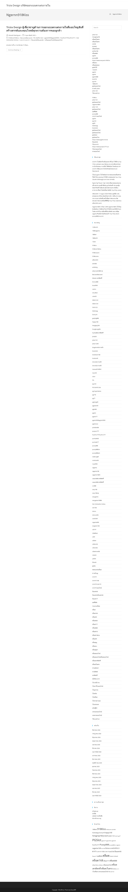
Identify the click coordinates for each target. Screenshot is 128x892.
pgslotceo (95, 424)
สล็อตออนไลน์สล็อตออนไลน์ (53, 40)
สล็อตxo (94, 63)
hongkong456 (96, 329)
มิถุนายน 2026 (96, 737)
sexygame (95, 497)
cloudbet (95, 293)
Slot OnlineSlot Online (98, 504)
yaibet (94, 559)
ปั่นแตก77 (95, 599)
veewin (94, 555)
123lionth (95, 227)
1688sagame (96, 231)
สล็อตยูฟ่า (95, 650)
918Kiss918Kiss (14, 38)
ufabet (94, 540)
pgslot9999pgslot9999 (51, 38)
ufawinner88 (96, 551)
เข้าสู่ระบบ (95, 811)
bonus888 (95, 282)
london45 (95, 358)
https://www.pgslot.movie (100, 140)
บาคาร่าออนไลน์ (97, 116)
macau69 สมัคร (96, 369)
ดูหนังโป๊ (94, 67)
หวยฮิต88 (95, 672)
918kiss (94, 97)
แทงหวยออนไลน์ (97, 715)
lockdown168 (96, 355)
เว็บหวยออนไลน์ (97, 149)
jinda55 (94, 336)
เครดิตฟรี (95, 675)
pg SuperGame (96, 391)
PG (93, 380)
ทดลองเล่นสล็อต (97, 570)
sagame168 (95, 471)
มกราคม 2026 (96, 755)
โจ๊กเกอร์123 (95, 93)
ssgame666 (95, 522)
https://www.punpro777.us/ (100, 147)
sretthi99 (95, 518)
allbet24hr (95, 260)
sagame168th (96, 104)
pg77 (93, 398)
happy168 (95, 322)
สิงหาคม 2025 (96, 774)
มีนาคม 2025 (96, 792)
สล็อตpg (94, 642)
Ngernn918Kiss (117, 14)
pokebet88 (95, 427)
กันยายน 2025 (96, 770)
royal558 (94, 464)
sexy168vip (95, 493)
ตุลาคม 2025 (96, 766)
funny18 (94, 314)
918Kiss (101, 829)
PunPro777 (96, 845)
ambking (95, 267)
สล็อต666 (95, 620)
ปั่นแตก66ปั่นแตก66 (37, 40)
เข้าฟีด (94, 814)
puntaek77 (95, 442)
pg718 (94, 395)
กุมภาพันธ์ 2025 (96, 795)
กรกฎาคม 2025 (96, 777)
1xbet (94, 242)
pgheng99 (95, 402)
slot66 (94, 44)
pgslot (94, 56)
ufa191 (94, 529)
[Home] (110, 14)
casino (94, 289)
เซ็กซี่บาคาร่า (96, 679)
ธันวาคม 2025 (96, 759)
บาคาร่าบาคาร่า (25, 40)
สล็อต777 (95, 624)
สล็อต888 (95, 53)
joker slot (95, 91)
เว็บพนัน (94, 693)
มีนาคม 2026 (96, 748)
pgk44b (94, 409)
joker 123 (95, 107)
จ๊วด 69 (94, 562)
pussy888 (95, 58)
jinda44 (94, 46)
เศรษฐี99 (94, 708)
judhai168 (95, 51)
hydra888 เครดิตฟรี (97, 333)
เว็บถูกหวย (95, 690)
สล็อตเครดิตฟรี (96, 661)
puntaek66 (95, 438)
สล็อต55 (94, 617)
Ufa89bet (95, 533)
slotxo (94, 511)
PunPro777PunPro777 (67, 38)
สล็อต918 (95, 631)
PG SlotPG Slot (38, 38)
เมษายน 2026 (96, 745)
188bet (94, 234)
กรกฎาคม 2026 (96, 734)
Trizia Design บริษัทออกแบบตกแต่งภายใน (28, 5)
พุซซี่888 (94, 111)
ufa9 (93, 537)
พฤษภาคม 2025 (96, 785)
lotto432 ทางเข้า (97, 362)
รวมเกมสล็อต (96, 606)
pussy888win (96, 453)
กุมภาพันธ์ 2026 (96, 752)
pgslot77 (94, 416)
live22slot (95, 128)
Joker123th (95, 344)
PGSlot (96, 840)
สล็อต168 (95, 613)
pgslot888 (95, 77)
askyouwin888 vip (97, 271)
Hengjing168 (96, 37)
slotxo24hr (95, 515)
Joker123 (111, 836)
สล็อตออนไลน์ (96, 653)
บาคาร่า (94, 577)
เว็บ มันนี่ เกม (96, 682)
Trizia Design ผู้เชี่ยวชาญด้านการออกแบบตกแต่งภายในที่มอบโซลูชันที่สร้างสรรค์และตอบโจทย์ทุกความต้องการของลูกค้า (44, 29)
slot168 (94, 508)
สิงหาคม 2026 (96, 730)
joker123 (94, 35)
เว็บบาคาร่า (95, 144)
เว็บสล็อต (94, 697)
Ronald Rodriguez (15, 35)
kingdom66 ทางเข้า (98, 347)
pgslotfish (108, 840)
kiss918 (94, 79)
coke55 (94, 296)
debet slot (95, 300)
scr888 (94, 486)
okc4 (93, 376)
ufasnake (95, 548)
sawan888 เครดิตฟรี (98, 478)
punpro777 (95, 431)
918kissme (95, 256)
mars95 (94, 373)
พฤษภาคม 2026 (96, 741)
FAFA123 (94, 307)
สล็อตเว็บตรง (96, 39)
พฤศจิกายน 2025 (97, 763)
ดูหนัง (94, 566)
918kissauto (95, 253)
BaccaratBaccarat (26, 38)
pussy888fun (96, 449)
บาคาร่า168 (95, 580)
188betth (95, 84)
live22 (116, 836)
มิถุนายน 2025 (96, 781)
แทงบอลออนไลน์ (97, 712)
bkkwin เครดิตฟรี (97, 278)
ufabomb (95, 544)
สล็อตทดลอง (95, 65)
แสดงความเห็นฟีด (97, 816)
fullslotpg (95, 126)
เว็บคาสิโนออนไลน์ (97, 686)
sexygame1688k (97, 500)
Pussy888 (104, 844)
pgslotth (114, 840)
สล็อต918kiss (96, 635)
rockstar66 (95, 460)
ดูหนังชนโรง (95, 137)
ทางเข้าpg (95, 573)
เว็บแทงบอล (95, 704)
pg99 (93, 123)
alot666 (94, 263)
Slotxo (107, 848)
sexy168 (94, 489)
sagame (94, 468)
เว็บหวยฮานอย (96, 701)
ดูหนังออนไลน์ (96, 86)
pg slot (94, 81)
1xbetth (94, 70)
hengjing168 (96, 325)
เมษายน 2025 (96, 788)
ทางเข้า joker (96, 88)
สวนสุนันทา (95, 668)
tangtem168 (96, 526)
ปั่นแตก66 (95, 142)
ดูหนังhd (94, 135)
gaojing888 (95, 318)
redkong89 (95, 457)
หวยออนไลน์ (96, 151)
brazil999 (95, 285)
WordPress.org (96, 818)
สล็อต (94, 610)
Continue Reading (15, 50)
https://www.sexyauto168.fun (101, 60)
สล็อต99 (94, 639)
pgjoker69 (95, 406)
